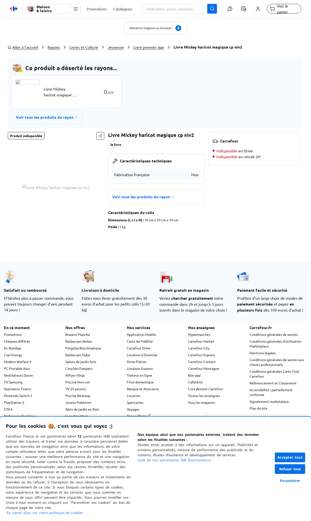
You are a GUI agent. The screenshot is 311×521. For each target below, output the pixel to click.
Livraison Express (140, 368)
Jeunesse (116, 47)
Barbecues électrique (20, 416)
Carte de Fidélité (140, 341)
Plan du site (259, 408)
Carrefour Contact (202, 361)
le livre (115, 144)
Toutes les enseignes (204, 395)
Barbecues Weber (78, 341)
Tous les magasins (201, 402)
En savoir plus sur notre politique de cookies (45, 512)
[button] (75, 9)
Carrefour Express (201, 355)
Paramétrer (290, 480)
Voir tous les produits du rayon (45, 117)
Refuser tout (290, 469)
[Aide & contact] (230, 9)
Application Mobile (141, 334)
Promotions (13, 334)
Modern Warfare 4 (17, 361)
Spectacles (135, 402)
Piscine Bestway (77, 395)
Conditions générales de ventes (274, 334)
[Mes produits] (244, 9)
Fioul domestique (140, 382)
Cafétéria (195, 382)
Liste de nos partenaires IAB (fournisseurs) (174, 460)
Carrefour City (199, 348)
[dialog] (155, 469)
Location (133, 395)
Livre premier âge (148, 47)
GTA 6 (8, 409)
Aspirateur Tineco (17, 389)
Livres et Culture (83, 47)
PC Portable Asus (17, 368)
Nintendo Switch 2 (18, 395)
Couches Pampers (79, 368)
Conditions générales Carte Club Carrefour (274, 373)
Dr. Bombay (12, 348)
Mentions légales (263, 353)
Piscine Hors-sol (77, 382)
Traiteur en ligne (139, 375)
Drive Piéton (136, 361)
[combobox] (179, 9)
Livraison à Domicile (142, 355)
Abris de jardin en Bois (82, 409)
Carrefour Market (201, 341)
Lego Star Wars (76, 416)
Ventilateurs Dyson (18, 375)
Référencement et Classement (273, 383)
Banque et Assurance (143, 389)
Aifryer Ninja (75, 375)
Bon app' (194, 375)
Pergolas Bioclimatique (83, 348)
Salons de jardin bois (80, 361)
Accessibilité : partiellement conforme (271, 392)
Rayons (54, 47)
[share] (100, 136)
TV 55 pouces (75, 389)
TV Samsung (13, 382)
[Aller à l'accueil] (14, 9)
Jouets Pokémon (78, 402)
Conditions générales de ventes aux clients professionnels (277, 362)
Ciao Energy (13, 355)
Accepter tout (290, 457)
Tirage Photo (137, 416)
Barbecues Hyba (77, 355)
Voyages (133, 409)
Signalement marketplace (269, 401)
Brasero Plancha (77, 334)
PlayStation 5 (14, 402)
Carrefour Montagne (203, 368)
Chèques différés (17, 341)
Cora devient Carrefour (205, 389)
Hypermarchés (199, 334)
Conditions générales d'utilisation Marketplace (275, 343)
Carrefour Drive (138, 348)
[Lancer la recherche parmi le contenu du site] (212, 8)
